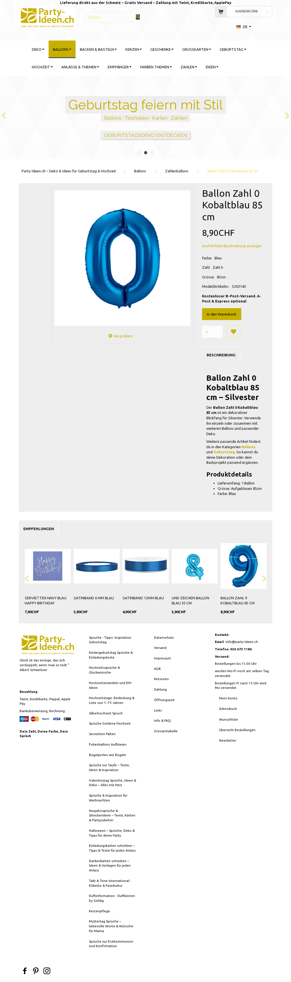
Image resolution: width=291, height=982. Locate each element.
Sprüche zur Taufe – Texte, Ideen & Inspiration (109, 767)
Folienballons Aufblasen (107, 744)
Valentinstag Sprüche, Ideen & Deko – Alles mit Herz (112, 782)
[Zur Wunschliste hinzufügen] (233, 331)
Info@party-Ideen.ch (242, 642)
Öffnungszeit (164, 700)
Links (158, 710)
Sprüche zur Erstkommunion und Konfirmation (111, 943)
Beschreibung (221, 355)
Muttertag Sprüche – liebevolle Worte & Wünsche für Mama (111, 925)
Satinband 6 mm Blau (94, 598)
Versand (160, 647)
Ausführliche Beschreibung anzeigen (232, 246)
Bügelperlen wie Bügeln (107, 755)
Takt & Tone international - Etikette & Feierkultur (110, 883)
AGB (157, 668)
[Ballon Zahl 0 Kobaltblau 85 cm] (122, 258)
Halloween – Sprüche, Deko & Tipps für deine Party (112, 833)
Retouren (161, 679)
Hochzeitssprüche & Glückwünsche (104, 670)
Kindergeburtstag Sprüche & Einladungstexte (111, 655)
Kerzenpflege (99, 911)
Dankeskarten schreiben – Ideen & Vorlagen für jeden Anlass (110, 865)
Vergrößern (123, 336)
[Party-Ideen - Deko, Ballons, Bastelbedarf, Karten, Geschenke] (47, 17)
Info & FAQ (162, 720)
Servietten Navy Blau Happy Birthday (45, 600)
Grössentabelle (166, 731)
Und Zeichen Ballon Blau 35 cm (190, 600)
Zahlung (160, 689)
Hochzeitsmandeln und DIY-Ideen (110, 685)
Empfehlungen (38, 529)
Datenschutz (164, 637)
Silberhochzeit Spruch (106, 713)
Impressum (162, 658)
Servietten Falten (102, 734)
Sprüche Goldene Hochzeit (110, 723)
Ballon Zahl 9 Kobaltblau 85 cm (238, 600)
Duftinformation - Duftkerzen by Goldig (112, 898)
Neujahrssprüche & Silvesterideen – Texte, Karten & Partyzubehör (112, 815)
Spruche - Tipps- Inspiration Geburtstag (110, 640)
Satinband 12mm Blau (143, 598)
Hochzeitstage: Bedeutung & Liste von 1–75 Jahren (111, 700)
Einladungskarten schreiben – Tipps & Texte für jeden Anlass (112, 848)
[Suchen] (138, 17)
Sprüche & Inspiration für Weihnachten (108, 797)
